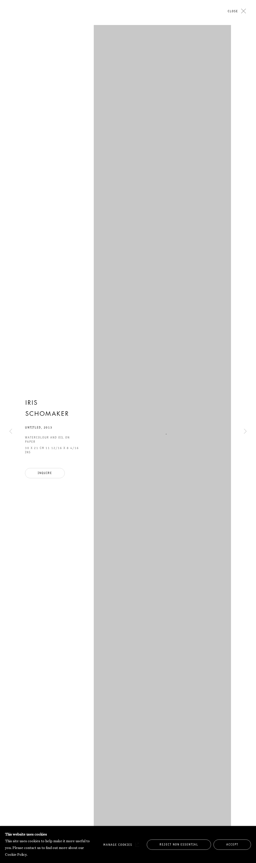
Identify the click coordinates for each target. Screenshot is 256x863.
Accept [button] (232, 844)
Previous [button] (11, 133)
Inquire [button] (45, 473)
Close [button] (233, 11)
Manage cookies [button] (117, 844)
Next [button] (245, 133)
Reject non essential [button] (179, 844)
